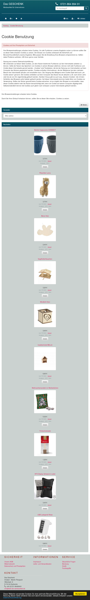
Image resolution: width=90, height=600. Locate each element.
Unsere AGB (8, 562)
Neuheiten (6, 124)
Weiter (84, 105)
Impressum (37, 562)
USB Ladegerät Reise (45, 515)
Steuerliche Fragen (69, 562)
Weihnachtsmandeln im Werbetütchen (45, 388)
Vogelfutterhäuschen (45, 259)
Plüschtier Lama (45, 173)
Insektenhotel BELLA (45, 345)
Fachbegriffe (66, 568)
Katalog (6, 25)
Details (45, 167)
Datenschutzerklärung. (12, 597)
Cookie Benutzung (16, 25)
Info (66, 18)
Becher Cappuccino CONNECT (45, 130)
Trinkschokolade (45, 431)
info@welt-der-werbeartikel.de (14, 588)
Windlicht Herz (45, 302)
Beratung (65, 564)
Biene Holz (45, 216)
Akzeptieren (80, 593)
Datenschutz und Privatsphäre (14, 566)
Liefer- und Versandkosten (42, 564)
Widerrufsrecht (9, 564)
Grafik (64, 566)
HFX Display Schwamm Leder (45, 474)
